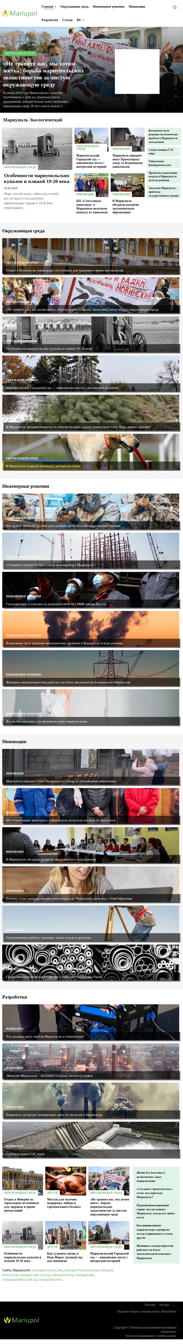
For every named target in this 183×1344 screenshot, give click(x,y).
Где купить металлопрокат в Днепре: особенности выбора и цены (54, 977)
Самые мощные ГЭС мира (25, 1154)
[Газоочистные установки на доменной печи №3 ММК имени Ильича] (90, 590)
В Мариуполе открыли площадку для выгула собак (43, 466)
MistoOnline (169, 1311)
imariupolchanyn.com (47, 1270)
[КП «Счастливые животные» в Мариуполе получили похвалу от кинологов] (91, 185)
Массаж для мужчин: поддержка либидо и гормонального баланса (64, 1203)
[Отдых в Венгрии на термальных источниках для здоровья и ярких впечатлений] (90, 256)
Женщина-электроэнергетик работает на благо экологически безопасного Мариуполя (68, 682)
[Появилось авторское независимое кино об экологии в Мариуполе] (90, 1100)
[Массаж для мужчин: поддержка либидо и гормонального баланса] (65, 1181)
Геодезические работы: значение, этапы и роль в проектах (48, 937)
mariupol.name (62, 1275)
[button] (175, 7)
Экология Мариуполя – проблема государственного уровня (49, 1075)
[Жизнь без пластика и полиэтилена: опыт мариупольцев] (90, 707)
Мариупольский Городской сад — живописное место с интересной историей (91, 161)
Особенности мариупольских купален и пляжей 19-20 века (36, 178)
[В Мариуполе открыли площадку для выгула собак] (90, 452)
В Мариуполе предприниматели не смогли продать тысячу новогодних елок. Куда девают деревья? (78, 427)
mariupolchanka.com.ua (19, 1279)
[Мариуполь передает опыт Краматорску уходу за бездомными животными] (128, 139)
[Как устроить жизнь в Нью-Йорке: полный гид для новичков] (65, 1235)
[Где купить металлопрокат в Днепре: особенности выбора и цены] (90, 962)
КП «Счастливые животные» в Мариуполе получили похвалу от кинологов (60, 820)
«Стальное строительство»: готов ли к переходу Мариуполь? (50, 565)
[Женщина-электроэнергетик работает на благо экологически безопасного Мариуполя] (90, 668)
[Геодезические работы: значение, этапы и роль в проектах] (90, 923)
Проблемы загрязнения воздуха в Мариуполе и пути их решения (163, 176)
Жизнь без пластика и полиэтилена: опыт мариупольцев (46, 721)
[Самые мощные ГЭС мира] (90, 1139)
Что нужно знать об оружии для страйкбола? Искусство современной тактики (63, 526)
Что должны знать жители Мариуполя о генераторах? (45, 1036)
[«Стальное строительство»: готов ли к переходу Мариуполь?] (90, 550)
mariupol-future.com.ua (81, 1270)
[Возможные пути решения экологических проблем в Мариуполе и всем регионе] (90, 629)
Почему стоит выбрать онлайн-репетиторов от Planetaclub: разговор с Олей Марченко (69, 898)
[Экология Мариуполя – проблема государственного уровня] (90, 1061)
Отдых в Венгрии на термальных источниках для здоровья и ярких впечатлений (64, 270)
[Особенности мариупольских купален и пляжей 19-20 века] (37, 149)
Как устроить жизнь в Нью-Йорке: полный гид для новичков (64, 1257)
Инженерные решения (23, 518)
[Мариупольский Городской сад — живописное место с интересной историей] (91, 139)
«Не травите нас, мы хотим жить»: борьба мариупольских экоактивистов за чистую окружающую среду (43, 74)
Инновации (121, 149)
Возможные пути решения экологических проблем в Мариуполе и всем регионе (64, 643)
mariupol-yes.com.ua (35, 1275)
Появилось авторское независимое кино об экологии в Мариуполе (54, 1115)
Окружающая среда (20, 53)
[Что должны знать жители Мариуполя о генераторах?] (90, 1022)
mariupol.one (84, 1275)
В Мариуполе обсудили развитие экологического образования (51, 859)
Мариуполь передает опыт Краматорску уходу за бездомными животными (127, 161)
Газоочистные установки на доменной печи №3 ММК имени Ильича (56, 604)
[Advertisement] (137, 71)
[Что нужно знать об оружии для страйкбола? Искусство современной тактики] (90, 511)
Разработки (14, 1029)
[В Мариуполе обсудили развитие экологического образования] (128, 185)
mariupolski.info (50, 1279)
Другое (52, 1192)
